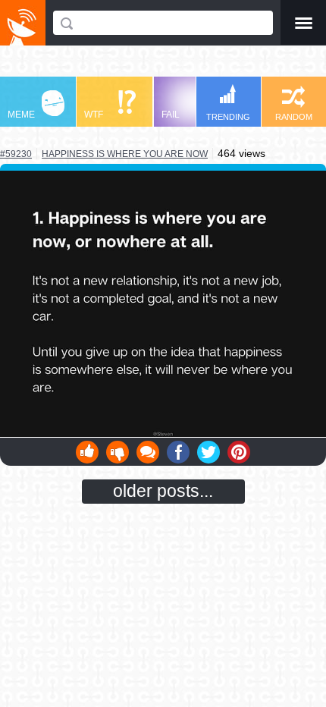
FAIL (170, 114)
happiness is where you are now (125, 154)
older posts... (163, 491)
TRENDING (228, 116)
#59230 (16, 154)
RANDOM (293, 116)
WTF (93, 114)
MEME (21, 114)
